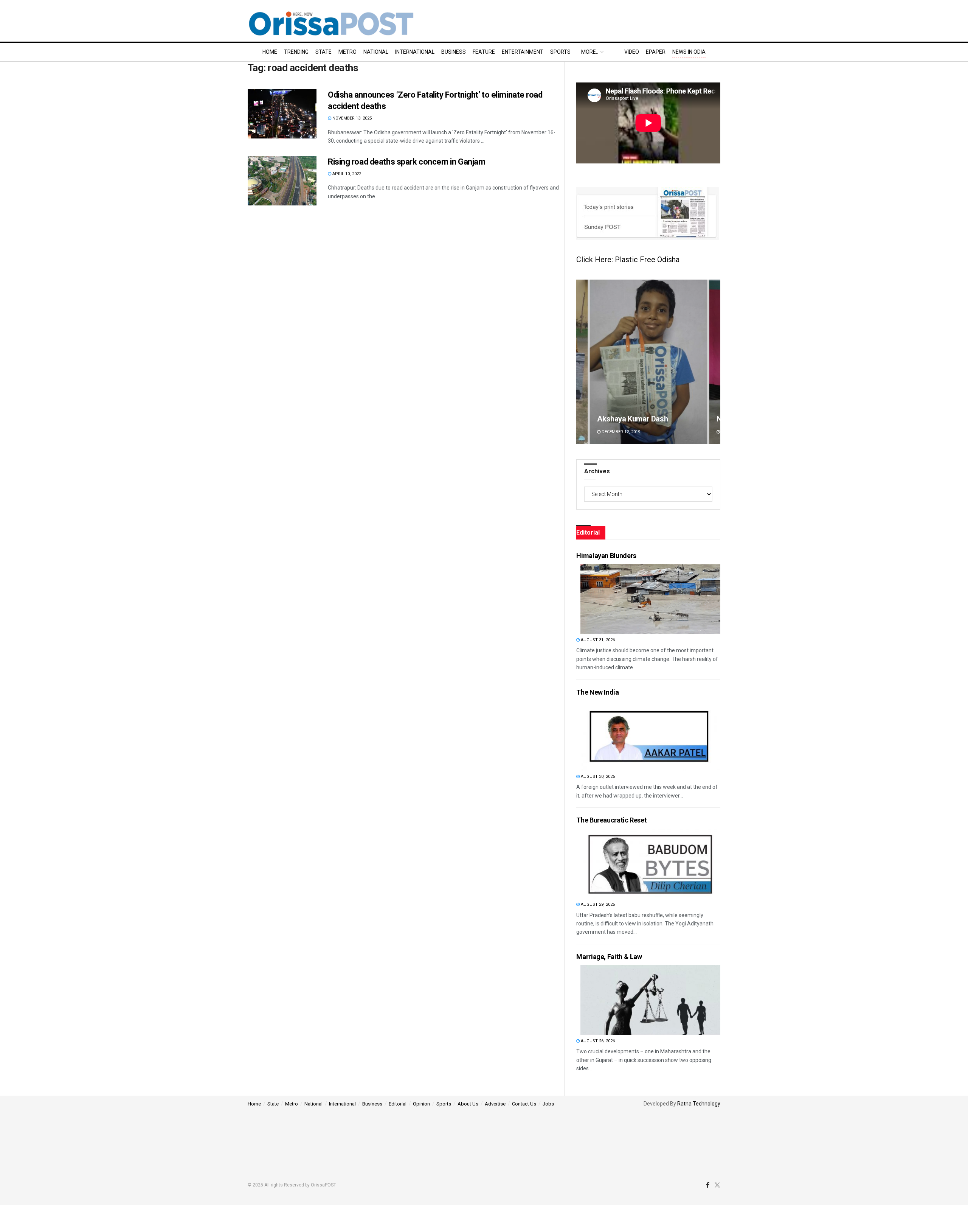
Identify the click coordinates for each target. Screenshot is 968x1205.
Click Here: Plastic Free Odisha (627, 259)
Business (453, 52)
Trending (296, 52)
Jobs (548, 1104)
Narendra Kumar (624, 418)
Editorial (397, 1104)
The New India (597, 692)
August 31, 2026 (597, 639)
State (323, 52)
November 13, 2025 (351, 118)
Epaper (656, 52)
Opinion (421, 1104)
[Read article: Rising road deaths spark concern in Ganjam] (282, 180)
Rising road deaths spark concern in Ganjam (407, 161)
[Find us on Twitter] (717, 1185)
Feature (484, 52)
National (375, 52)
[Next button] (714, 362)
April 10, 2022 (346, 173)
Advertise (495, 1104)
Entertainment (522, 52)
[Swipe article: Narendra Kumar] (648, 362)
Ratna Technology (698, 1104)
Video (631, 52)
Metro (347, 52)
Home (269, 52)
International (414, 52)
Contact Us (524, 1104)
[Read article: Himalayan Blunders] (650, 599)
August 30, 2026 (597, 776)
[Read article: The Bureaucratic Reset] (650, 864)
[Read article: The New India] (650, 736)
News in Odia (689, 52)
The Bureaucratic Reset (611, 820)
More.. (589, 52)
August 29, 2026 (597, 904)
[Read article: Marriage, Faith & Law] (650, 1000)
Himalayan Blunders (606, 556)
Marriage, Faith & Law (609, 957)
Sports (560, 52)
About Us (468, 1104)
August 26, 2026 (597, 1041)
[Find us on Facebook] (707, 1185)
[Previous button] (582, 362)
